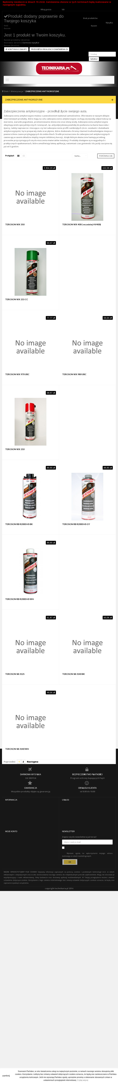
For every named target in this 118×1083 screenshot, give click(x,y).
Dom (6, 91)
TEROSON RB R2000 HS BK (19, 524)
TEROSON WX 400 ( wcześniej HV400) (81, 224)
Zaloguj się (56, 9)
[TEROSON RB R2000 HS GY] (87, 496)
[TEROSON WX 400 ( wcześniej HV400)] (87, 197)
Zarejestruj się (71, 9)
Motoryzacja (17, 91)
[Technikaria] (59, 68)
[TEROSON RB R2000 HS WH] (30, 571)
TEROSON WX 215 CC (16, 299)
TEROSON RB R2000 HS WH (19, 599)
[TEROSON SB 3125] (30, 646)
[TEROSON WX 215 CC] (30, 272)
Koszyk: (86, 12)
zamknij (6, 1075)
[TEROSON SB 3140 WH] (30, 721)
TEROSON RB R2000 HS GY (76, 524)
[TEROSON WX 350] (30, 197)
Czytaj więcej (82, 1080)
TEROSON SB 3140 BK (73, 674)
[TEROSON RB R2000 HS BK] (30, 496)
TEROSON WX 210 (14, 449)
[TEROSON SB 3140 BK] (87, 646)
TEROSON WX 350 (14, 224)
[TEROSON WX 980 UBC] (87, 347)
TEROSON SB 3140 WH (17, 749)
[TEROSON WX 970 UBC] (30, 347)
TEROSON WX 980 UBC (74, 374)
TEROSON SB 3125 (14, 674)
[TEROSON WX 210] (30, 422)
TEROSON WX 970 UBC (17, 374)
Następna (32, 761)
